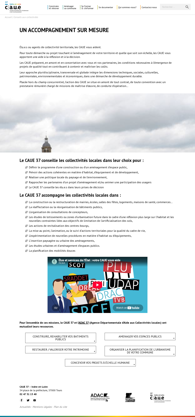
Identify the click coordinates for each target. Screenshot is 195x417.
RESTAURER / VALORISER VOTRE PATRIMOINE (60, 349)
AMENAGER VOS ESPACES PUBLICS (140, 336)
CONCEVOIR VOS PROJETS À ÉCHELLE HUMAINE (100, 363)
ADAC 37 (84, 323)
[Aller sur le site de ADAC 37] (100, 398)
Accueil (8, 17)
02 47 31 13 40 (28, 394)
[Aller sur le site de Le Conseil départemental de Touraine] (130, 398)
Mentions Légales (42, 406)
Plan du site (60, 406)
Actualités (25, 406)
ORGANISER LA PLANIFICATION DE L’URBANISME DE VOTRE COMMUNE (140, 351)
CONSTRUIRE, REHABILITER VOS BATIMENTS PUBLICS (61, 338)
